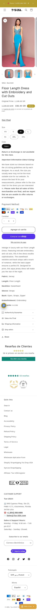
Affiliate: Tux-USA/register (14, 473)
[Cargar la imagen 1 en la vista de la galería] (9, 74)
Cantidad (5, 216)
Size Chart (6, 120)
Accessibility (9, 421)
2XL (14, 137)
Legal (6, 447)
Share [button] (7, 337)
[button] (4, 10)
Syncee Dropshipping (12, 468)
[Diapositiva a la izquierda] (2, 74)
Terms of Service (11, 442)
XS (6, 132)
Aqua (6, 146)
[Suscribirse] (30, 543)
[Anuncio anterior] (4, 3)
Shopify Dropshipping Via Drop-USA (18, 463)
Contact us (8, 411)
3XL (25, 137)
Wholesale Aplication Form (14, 457)
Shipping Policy (10, 437)
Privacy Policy (10, 426)
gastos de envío (9, 109)
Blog (5, 416)
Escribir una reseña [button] (19, 359)
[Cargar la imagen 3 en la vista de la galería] (28, 74)
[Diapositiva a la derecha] (35, 74)
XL (6, 137)
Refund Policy (9, 431)
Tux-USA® (13, 607)
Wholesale (8, 452)
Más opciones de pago (18, 242)
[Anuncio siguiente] (33, 3)
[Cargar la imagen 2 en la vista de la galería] (18, 74)
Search (7, 406)
